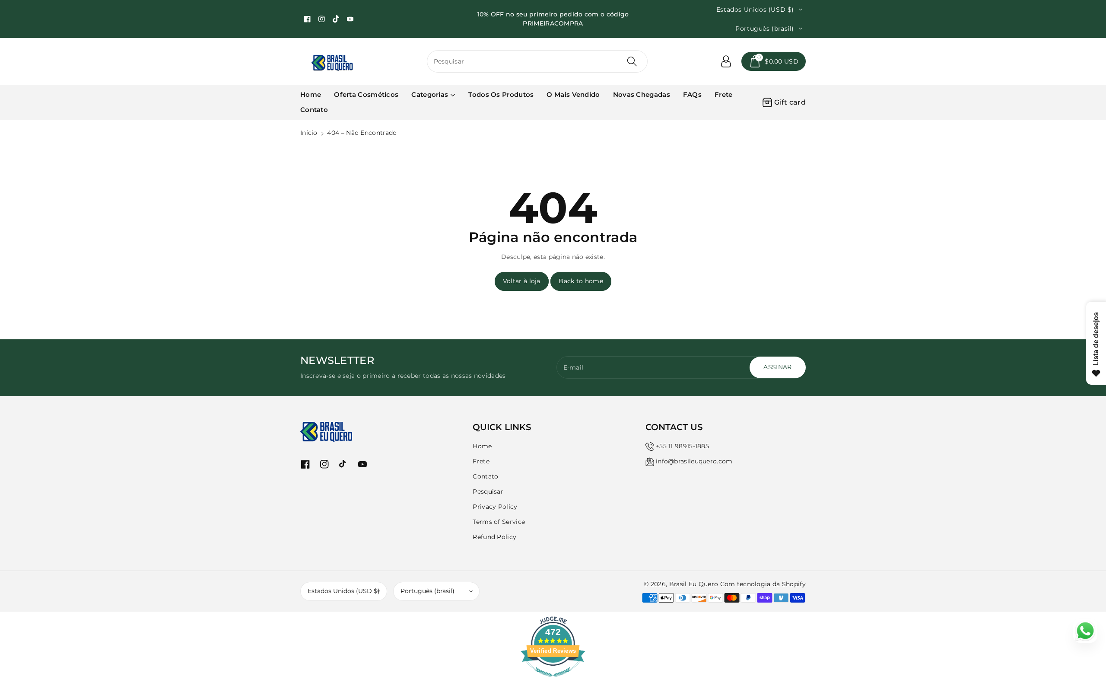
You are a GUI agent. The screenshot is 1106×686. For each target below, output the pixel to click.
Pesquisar (488, 491)
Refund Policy (494, 537)
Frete (481, 461)
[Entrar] (725, 61)
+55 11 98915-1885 (682, 446)
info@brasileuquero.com (694, 461)
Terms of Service (499, 522)
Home (482, 446)
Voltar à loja (521, 281)
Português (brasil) (427, 591)
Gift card (790, 102)
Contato (485, 476)
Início (309, 133)
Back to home (581, 281)
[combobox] (537, 61)
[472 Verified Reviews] (553, 681)
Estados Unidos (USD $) (344, 591)
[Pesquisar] (632, 61)
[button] (774, 61)
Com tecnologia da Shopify (763, 584)
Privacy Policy (495, 507)
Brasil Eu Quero (693, 584)
